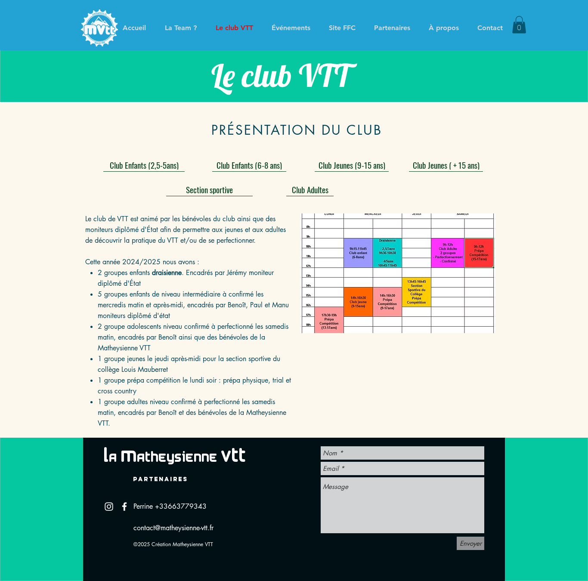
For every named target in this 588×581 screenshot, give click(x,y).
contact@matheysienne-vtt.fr (173, 527)
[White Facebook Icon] (124, 506)
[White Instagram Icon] (109, 506)
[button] (519, 25)
